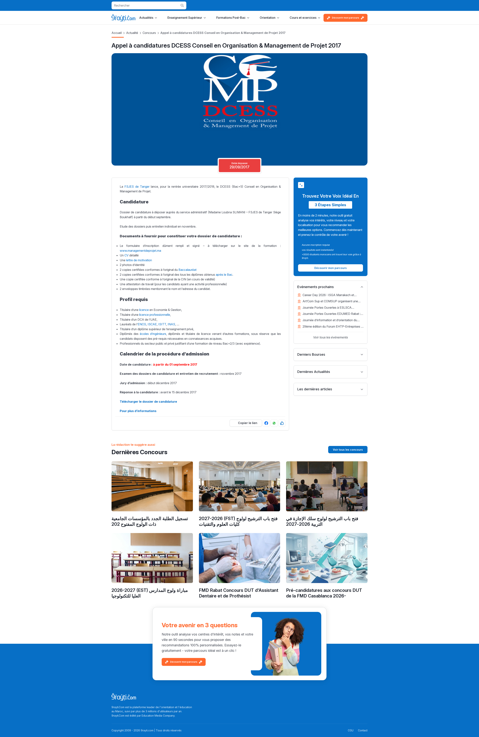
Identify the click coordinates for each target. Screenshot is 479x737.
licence (144, 310)
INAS (171, 324)
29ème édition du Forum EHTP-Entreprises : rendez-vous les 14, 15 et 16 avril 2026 (332, 327)
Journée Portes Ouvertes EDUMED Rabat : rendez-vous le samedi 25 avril (332, 314)
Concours (149, 33)
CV (126, 255)
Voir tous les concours (348, 449)
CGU (350, 730)
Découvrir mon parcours (345, 17)
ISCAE (152, 324)
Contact (362, 730)
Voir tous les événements (330, 337)
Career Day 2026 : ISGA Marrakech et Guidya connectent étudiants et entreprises (331, 295)
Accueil (117, 33)
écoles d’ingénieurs (153, 334)
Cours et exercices (303, 17)
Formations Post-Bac (230, 17)
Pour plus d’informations (138, 411)
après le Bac (224, 274)
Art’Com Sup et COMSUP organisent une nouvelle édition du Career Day (330, 301)
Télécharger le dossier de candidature (148, 401)
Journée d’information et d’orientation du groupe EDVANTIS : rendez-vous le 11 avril (331, 320)
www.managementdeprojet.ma (140, 250)
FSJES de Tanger (137, 186)
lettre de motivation (139, 260)
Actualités (146, 17)
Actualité (132, 33)
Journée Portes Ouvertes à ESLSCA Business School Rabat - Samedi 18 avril (330, 308)
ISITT (162, 324)
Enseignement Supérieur (184, 17)
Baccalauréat (187, 270)
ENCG (142, 324)
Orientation (267, 17)
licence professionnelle (154, 315)
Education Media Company (158, 715)
